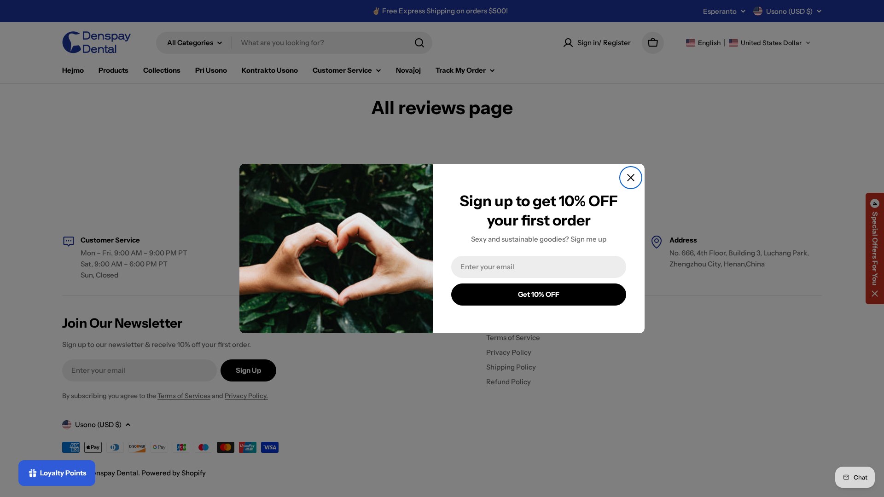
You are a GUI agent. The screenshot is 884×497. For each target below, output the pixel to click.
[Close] (631, 177)
